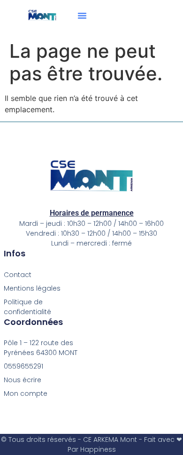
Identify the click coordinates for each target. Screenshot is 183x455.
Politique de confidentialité (27, 306)
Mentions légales (32, 288)
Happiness (98, 449)
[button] (82, 15)
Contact (17, 274)
